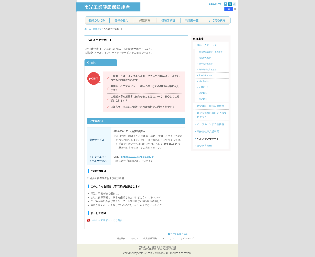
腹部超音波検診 (206, 63)
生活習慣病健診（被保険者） (211, 52)
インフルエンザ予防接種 (210, 124)
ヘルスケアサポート (208, 138)
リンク (172, 238)
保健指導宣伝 (204, 145)
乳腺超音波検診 (206, 75)
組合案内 (121, 238)
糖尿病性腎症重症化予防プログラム (211, 115)
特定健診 (203, 99)
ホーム (87, 29)
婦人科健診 (204, 81)
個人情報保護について (154, 238)
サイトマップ (187, 238)
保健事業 (97, 29)
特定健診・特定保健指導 (210, 106)
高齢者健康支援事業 (208, 131)
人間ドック (204, 87)
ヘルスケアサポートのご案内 (107, 220)
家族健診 (203, 93)
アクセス (134, 238)
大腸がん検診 (205, 58)
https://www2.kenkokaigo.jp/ (137, 157)
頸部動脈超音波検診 (208, 69)
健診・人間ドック (207, 45)
